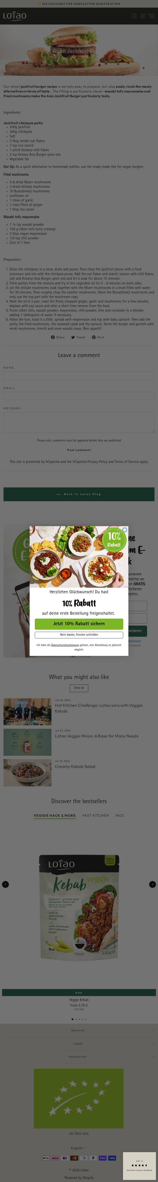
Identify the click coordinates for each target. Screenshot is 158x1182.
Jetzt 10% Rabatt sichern (79, 624)
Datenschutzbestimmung (65, 645)
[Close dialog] (125, 530)
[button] (139, 1166)
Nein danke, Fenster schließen (79, 635)
